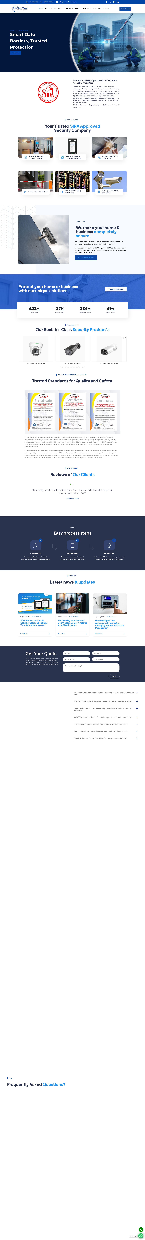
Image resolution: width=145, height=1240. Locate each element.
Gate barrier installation (38, 186)
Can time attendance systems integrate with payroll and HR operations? (100, 731)
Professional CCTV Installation (110, 153)
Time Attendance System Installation (73, 151)
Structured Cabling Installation (73, 186)
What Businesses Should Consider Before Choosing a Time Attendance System (33, 623)
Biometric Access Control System (36, 151)
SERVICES (85, 9)
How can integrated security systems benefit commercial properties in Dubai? (103, 701)
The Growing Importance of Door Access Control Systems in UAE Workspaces (72, 623)
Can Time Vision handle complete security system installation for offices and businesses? (102, 709)
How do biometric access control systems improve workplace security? (100, 724)
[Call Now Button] (141, 1229)
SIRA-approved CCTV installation (111, 184)
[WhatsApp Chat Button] (140, 1235)
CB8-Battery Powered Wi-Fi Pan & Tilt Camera (112, 363)
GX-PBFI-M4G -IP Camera (38, 363)
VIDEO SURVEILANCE (71, 9)
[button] (125, 9)
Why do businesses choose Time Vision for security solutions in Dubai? (100, 738)
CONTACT (106, 9)
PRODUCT (57, 9)
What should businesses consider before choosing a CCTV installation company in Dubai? (104, 693)
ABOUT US (48, 9)
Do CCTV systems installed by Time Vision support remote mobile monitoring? (103, 717)
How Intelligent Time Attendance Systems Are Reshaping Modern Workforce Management (109, 624)
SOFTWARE (96, 9)
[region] (72, 42)
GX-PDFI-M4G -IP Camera (75, 363)
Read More (24, 634)
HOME (41, 9)
